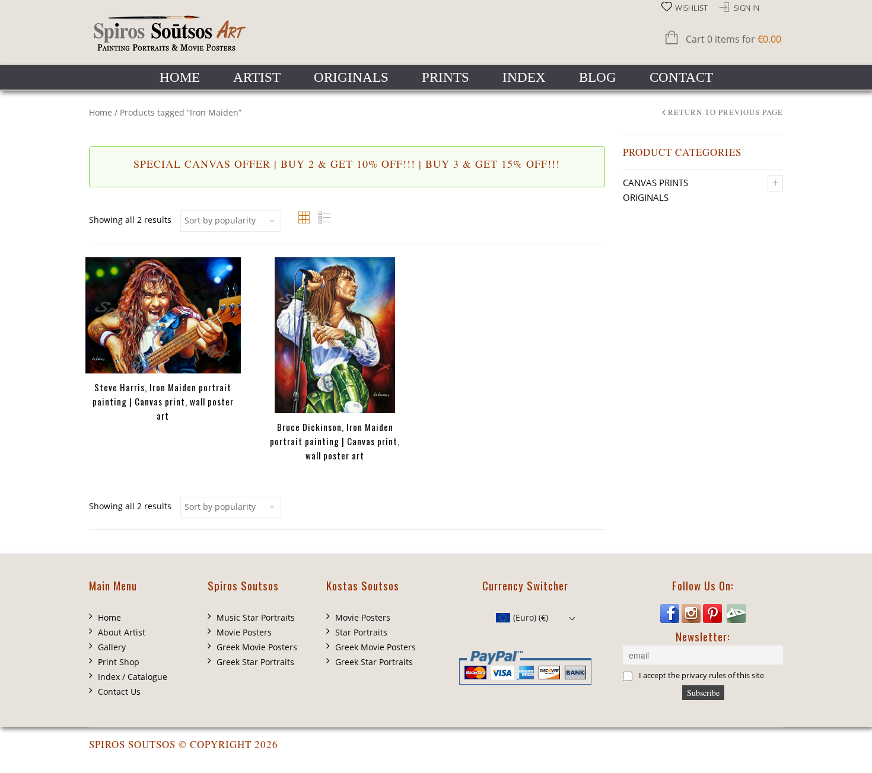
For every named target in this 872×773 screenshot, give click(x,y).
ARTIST (257, 77)
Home (100, 112)
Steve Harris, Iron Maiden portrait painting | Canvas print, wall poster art (163, 401)
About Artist (121, 632)
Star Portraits (361, 632)
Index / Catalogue (132, 676)
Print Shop (118, 661)
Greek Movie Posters (257, 647)
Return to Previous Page (725, 113)
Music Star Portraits (256, 617)
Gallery (112, 647)
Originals (646, 197)
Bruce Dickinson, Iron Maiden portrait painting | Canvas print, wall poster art (335, 441)
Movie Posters (244, 632)
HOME (180, 77)
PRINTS (445, 77)
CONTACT (681, 77)
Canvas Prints (655, 183)
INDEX (524, 77)
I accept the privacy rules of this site (701, 675)
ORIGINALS (351, 77)
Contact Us (119, 691)
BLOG (597, 77)
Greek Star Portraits (255, 661)
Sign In (746, 8)
